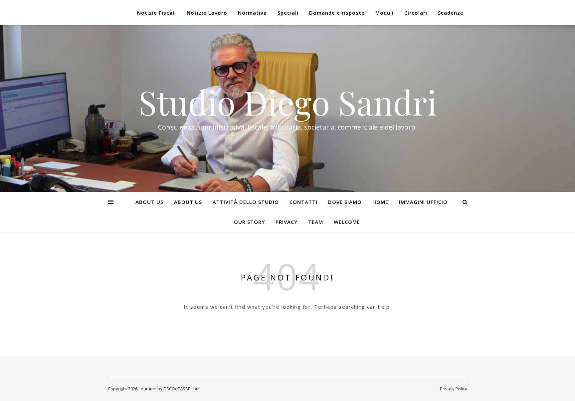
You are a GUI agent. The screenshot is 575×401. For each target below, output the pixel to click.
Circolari (415, 12)
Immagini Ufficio (423, 202)
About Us (149, 202)
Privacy (286, 221)
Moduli (384, 12)
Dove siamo (345, 202)
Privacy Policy (453, 389)
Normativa (252, 12)
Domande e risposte (337, 12)
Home (380, 202)
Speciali (288, 12)
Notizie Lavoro (207, 12)
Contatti (303, 202)
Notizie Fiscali (156, 12)
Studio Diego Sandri (287, 102)
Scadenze (451, 12)
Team (315, 221)
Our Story (249, 221)
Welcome (347, 221)
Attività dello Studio (246, 202)
